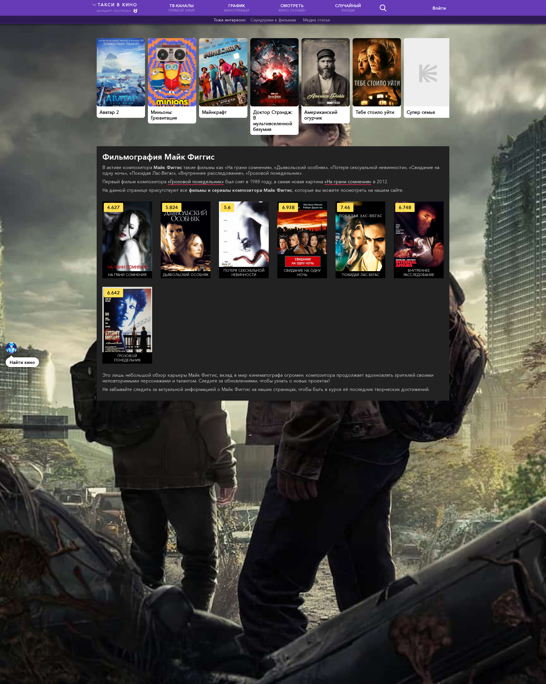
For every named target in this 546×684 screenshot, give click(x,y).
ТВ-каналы (181, 8)
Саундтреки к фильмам (273, 19)
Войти (439, 8)
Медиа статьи (316, 19)
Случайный (348, 8)
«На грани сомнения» (347, 181)
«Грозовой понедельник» (196, 181)
